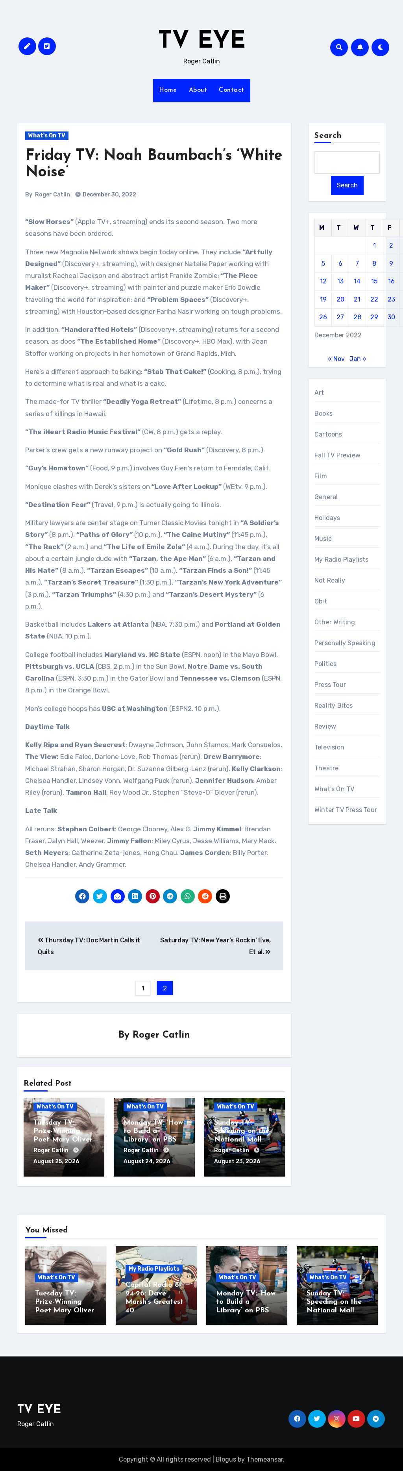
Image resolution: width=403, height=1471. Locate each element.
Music (323, 538)
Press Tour (330, 684)
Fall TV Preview (337, 455)
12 (323, 281)
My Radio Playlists (341, 559)
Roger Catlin (52, 194)
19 (323, 299)
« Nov (336, 359)
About (198, 90)
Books (323, 413)
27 (340, 317)
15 (374, 281)
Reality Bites (333, 705)
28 (357, 317)
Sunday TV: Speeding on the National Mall (241, 1131)
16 (391, 281)
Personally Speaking (344, 643)
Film (320, 476)
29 (374, 317)
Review (325, 726)
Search (328, 136)
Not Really (329, 580)
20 (340, 299)
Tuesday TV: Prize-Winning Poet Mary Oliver (62, 1131)
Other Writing (334, 622)
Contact (231, 90)
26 (323, 317)
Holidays (327, 518)
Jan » (357, 359)
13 (340, 281)
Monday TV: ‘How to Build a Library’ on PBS (153, 1131)
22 (374, 299)
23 (391, 299)
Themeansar (264, 1459)
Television (329, 747)
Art (319, 392)
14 (357, 281)
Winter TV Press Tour (345, 810)
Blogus (226, 1459)
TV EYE (202, 42)
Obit (320, 601)
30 (391, 317)
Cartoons (328, 434)
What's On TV (46, 135)
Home (168, 90)
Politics (325, 664)
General (326, 497)
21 (357, 299)
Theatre (326, 768)
